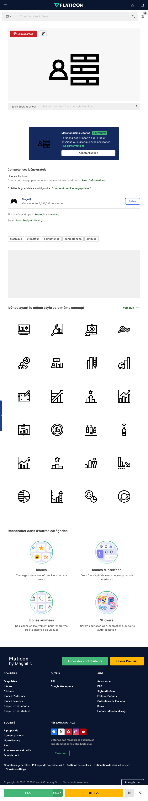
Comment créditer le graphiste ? (71, 188)
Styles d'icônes (106, 691)
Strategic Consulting (46, 214)
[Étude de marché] (57, 330)
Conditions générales (16, 765)
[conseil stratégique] (57, 363)
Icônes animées (13, 701)
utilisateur (33, 238)
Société (9, 722)
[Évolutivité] (57, 396)
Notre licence (12, 740)
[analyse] (57, 430)
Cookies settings (16, 769)
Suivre (101, 706)
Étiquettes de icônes (16, 706)
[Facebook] (54, 732)
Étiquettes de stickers (17, 711)
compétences (73, 238)
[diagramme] (24, 496)
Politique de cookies (79, 765)
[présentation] (91, 330)
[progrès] (91, 463)
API (53, 681)
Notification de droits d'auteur (112, 765)
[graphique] (57, 496)
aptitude (92, 238)
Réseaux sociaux (63, 722)
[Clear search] (125, 16)
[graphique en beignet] (124, 496)
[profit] (124, 396)
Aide (100, 673)
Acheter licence (88, 152)
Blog (6, 745)
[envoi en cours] (24, 330)
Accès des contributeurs (85, 661)
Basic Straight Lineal (27, 220)
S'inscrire (60, 753)
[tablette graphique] (24, 396)
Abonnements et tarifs (17, 750)
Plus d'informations (72, 145)
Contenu (10, 673)
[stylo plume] (124, 430)
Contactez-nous (14, 735)
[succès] (91, 396)
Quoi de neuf (11, 755)
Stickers (9, 691)
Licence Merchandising (111, 711)
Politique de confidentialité (48, 765)
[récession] (124, 463)
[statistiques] (91, 496)
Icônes (8, 686)
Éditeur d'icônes (107, 696)
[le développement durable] (124, 363)
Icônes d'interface (15, 696)
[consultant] (24, 363)
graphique (16, 238)
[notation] (57, 463)
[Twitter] (61, 732)
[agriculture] (91, 363)
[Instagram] (76, 732)
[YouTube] (83, 732)
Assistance (104, 681)
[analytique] (124, 330)
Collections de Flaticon (111, 701)
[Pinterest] (68, 732)
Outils (55, 673)
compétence (52, 238)
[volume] (91, 430)
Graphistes (10, 681)
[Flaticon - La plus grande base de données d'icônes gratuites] (68, 5)
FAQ (99, 686)
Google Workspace (62, 686)
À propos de (11, 730)
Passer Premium (127, 661)
